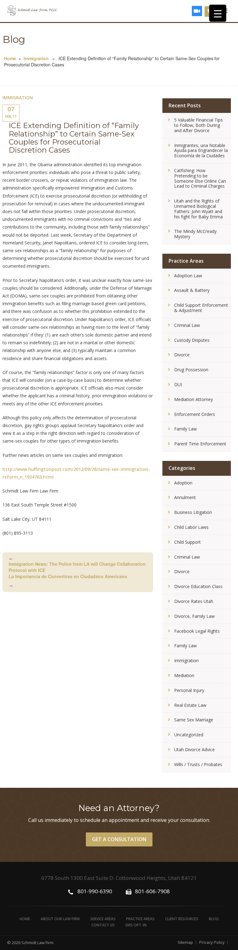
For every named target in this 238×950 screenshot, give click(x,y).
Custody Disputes (191, 340)
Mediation (184, 675)
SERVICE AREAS (103, 918)
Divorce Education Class (198, 586)
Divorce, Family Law (194, 616)
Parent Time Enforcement (200, 444)
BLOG (214, 918)
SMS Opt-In (136, 925)
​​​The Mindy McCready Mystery (195, 233)
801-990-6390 (94, 891)
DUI (178, 384)
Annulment (185, 497)
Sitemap (185, 942)
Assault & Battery (191, 290)
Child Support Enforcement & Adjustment (201, 307)
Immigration (36, 58)
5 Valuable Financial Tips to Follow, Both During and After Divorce (198, 125)
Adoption (183, 483)
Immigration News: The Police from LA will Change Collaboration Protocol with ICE (77, 564)
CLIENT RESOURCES (181, 918)
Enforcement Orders (194, 414)
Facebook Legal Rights (197, 631)
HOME (25, 918)
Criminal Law (187, 325)
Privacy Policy (212, 942)
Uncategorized (188, 735)
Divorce (182, 355)
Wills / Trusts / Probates (198, 764)
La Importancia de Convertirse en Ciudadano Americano (68, 580)
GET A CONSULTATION (119, 839)
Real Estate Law (190, 705)
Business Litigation (193, 512)
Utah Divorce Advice (194, 749)
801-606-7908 (152, 891)
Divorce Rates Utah (193, 601)
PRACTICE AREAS (140, 918)
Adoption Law (188, 276)
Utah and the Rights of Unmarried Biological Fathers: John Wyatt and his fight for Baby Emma (198, 208)
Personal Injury (189, 690)
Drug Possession (191, 369)
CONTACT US (103, 925)
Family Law (185, 429)
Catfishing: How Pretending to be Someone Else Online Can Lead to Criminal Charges (200, 178)
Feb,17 (10, 112)
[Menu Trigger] (217, 13)
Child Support (187, 542)
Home (10, 58)
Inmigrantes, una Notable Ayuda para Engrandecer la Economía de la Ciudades (201, 150)
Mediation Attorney (193, 399)
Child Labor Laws (191, 527)
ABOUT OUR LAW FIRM (60, 918)
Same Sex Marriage (193, 720)
